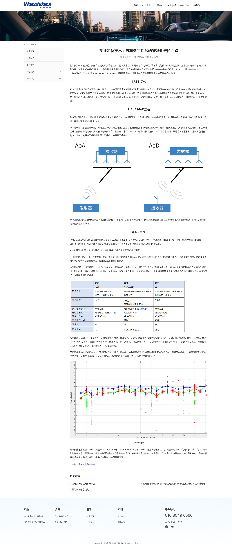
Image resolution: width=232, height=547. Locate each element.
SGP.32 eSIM (61, 522)
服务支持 (184, 5)
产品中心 (159, 5)
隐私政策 (122, 522)
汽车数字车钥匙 (61, 516)
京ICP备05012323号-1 (129, 543)
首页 (136, 5)
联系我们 (197, 5)
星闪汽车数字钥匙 (86, 464)
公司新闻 (126, 57)
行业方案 (146, 5)
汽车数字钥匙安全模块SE (34, 522)
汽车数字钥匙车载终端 (33, 516)
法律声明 (122, 516)
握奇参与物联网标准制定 (83, 483)
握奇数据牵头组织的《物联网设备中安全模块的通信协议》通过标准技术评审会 (175, 483)
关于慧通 (171, 5)
